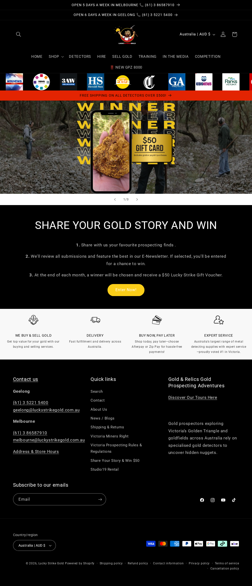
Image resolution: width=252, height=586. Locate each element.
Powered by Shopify (79, 563)
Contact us (25, 379)
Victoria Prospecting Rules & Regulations (116, 448)
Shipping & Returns (107, 427)
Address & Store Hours (36, 451)
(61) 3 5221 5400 (30, 402)
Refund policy (138, 563)
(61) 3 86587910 (30, 432)
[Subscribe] (100, 499)
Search (97, 391)
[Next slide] (137, 199)
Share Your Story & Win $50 (115, 460)
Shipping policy (111, 563)
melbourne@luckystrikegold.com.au (49, 439)
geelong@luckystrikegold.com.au (46, 409)
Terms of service (227, 563)
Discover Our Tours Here (192, 397)
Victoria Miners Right (109, 436)
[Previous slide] (115, 199)
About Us (99, 409)
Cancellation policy (224, 568)
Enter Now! (126, 289)
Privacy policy (199, 563)
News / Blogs (103, 418)
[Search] (18, 34)
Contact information (168, 563)
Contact (98, 400)
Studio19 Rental (105, 469)
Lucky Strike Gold (51, 563)
